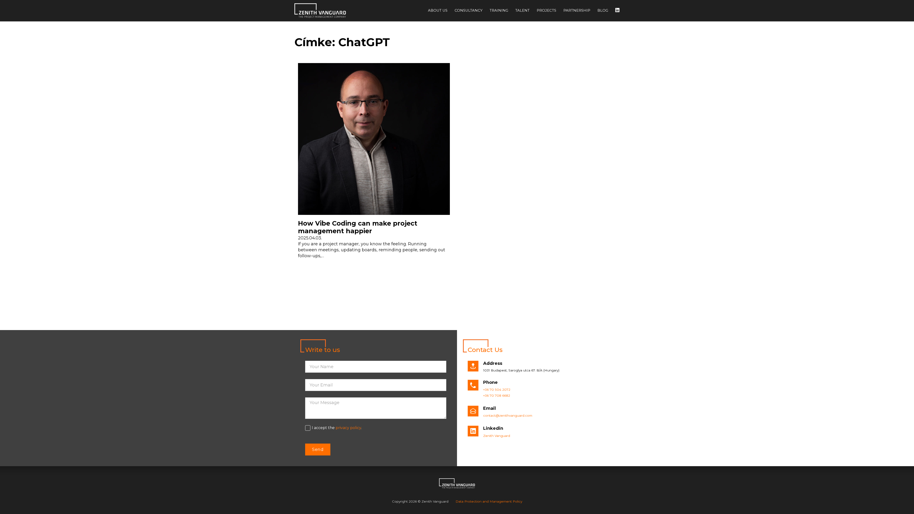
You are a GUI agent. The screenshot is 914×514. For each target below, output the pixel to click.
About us (437, 10)
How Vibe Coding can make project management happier (357, 227)
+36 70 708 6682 (496, 395)
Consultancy (468, 10)
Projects (546, 10)
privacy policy (348, 427)
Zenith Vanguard (496, 436)
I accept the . (337, 427)
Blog (602, 10)
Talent (522, 10)
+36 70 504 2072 (496, 389)
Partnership (576, 10)
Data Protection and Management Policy (489, 501)
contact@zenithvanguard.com (507, 415)
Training (499, 10)
